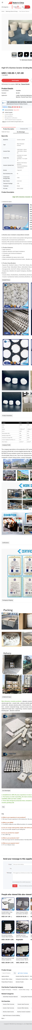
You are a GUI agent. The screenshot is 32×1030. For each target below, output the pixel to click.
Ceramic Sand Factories (23, 1004)
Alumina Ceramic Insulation (23, 1011)
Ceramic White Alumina (22, 1008)
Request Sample (25, 84)
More (3, 1018)
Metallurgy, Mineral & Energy (12, 11)
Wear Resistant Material (24, 11)
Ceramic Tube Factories (8, 1008)
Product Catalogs (23, 973)
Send (15, 886)
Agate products (5, 976)
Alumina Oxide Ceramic (8, 1011)
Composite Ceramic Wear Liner (23, 979)
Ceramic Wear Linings (7, 979)
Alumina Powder (20, 982)
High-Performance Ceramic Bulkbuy (11, 1015)
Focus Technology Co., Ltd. (19, 1023)
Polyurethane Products (7, 982)
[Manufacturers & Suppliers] (16, 2)
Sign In (4, 121)
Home (3, 11)
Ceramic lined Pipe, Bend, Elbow (23, 976)
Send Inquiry (15, 80)
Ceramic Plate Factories (8, 1004)
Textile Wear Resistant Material (10, 996)
